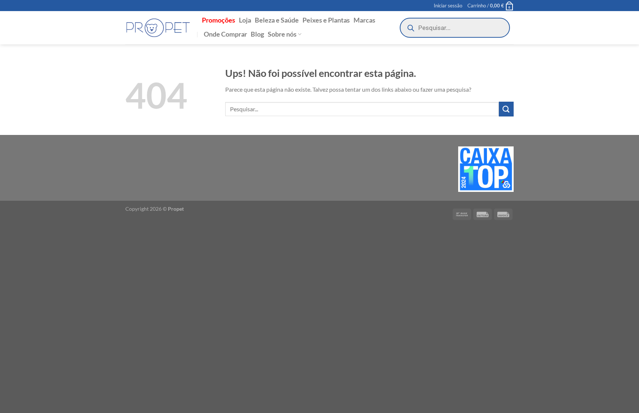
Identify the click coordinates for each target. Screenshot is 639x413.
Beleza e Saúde (277, 20)
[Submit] (506, 109)
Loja (245, 20)
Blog (257, 34)
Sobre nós (282, 34)
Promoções (218, 20)
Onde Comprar (225, 34)
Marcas (364, 20)
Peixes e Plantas (326, 20)
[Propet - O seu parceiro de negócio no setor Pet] (158, 28)
